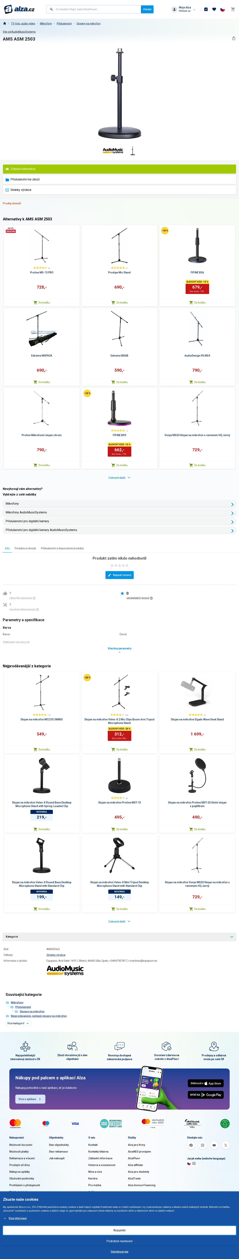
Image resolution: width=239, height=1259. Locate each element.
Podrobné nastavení (119, 1241)
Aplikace (93, 1191)
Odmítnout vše (119, 1251)
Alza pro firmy (136, 1144)
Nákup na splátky (19, 1171)
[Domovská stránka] (4, 23)
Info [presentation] (7, 548)
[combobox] (94, 9)
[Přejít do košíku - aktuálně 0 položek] (233, 9)
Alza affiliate (135, 1165)
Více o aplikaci (27, 1099)
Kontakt (92, 1144)
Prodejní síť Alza (19, 1165)
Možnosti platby (19, 1151)
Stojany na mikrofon (88, 23)
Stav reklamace (58, 1151)
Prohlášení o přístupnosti (24, 1185)
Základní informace (100, 1158)
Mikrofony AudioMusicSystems (26, 512)
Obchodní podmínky (21, 1178)
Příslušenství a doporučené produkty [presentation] (62, 548)
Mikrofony (46, 23)
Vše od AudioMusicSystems (19, 31)
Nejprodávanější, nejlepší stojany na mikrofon (39, 1016)
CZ (194, 1163)
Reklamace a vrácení (22, 1158)
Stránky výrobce (20, 190)
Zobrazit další (116, 477)
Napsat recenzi (122, 575)
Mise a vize (95, 1171)
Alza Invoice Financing (142, 1185)
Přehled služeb (18, 1191)
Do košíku (44, 302)
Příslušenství (64, 23)
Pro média (94, 1185)
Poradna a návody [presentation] (25, 548)
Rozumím (119, 1230)
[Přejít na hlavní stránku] (19, 9)
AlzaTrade (134, 1178)
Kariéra (92, 1178)
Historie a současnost (101, 1165)
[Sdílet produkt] (233, 38)
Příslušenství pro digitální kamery (27, 521)
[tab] (7, 548)
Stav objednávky (59, 1144)
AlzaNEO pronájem (139, 1151)
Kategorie (12, 936)
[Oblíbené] (214, 9)
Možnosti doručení (20, 1144)
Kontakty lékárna (98, 1151)
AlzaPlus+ (134, 1158)
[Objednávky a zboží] (206, 9)
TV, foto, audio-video (23, 23)
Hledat (147, 9)
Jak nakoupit (56, 1158)
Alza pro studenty (138, 1171)
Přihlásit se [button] (184, 11)
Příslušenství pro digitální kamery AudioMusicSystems (41, 530)
